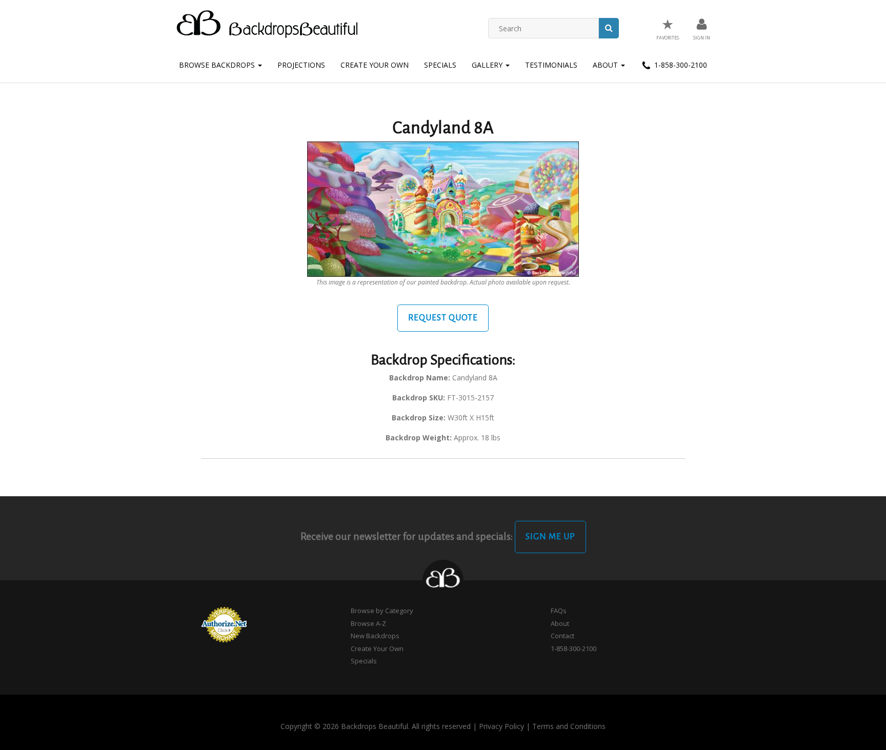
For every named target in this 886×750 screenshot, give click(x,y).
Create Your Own (374, 65)
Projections (301, 65)
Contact (562, 635)
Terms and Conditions (569, 726)
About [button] (606, 65)
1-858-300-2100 (679, 65)
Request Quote (443, 317)
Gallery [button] (488, 65)
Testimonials (551, 65)
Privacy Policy (501, 726)
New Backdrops (375, 635)
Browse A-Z (368, 623)
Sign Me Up (550, 536)
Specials (440, 65)
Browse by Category (382, 610)
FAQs (559, 610)
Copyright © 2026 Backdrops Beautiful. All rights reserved (375, 726)
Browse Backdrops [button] (218, 65)
